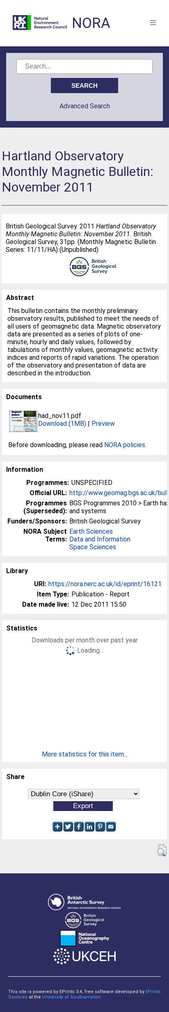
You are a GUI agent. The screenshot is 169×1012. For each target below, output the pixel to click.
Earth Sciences (91, 531)
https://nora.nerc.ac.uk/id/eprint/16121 (105, 584)
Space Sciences (92, 547)
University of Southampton (71, 997)
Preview (103, 423)
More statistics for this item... (85, 754)
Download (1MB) (62, 423)
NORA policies (124, 445)
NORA (91, 23)
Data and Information (99, 539)
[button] (162, 850)
